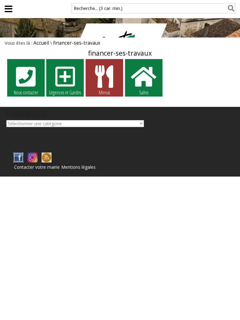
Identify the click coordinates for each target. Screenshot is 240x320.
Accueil (41, 43)
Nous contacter (26, 92)
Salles (143, 92)
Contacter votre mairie (37, 167)
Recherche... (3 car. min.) (98, 8)
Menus (104, 92)
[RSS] (47, 161)
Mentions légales (78, 167)
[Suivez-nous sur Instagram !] (33, 161)
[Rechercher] (230, 8)
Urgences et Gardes (65, 92)
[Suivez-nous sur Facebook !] (18, 161)
